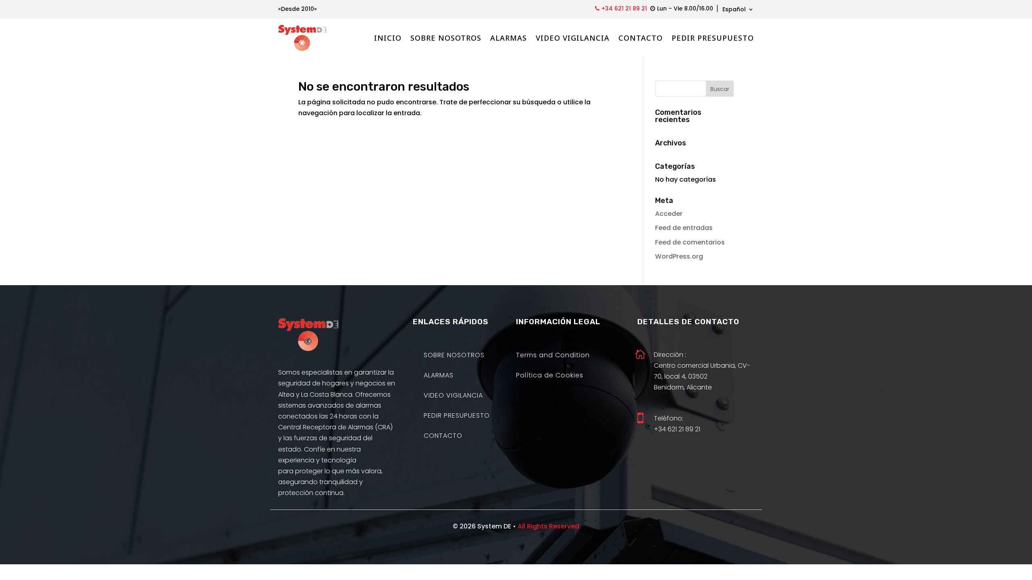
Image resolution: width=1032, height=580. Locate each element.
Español (734, 9)
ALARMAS (508, 38)
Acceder (668, 213)
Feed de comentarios (690, 242)
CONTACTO (640, 38)
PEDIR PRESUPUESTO (713, 38)
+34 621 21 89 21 (624, 8)
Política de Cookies (549, 376)
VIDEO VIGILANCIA (573, 38)
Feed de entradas (684, 227)
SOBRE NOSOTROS (445, 38)
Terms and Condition (553, 356)
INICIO (388, 38)
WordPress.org (679, 256)
